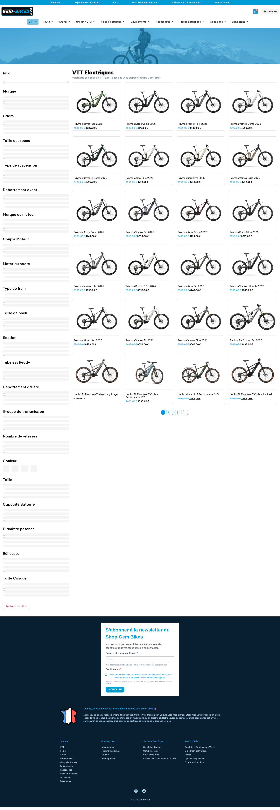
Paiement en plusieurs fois (186, 2)
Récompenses (108, 758)
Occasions (216, 21)
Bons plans (238, 21)
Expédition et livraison (195, 751)
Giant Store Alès (151, 754)
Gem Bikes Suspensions (144, 2)
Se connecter (270, 11)
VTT (31, 21)
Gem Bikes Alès (151, 751)
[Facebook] (144, 791)
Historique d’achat (110, 751)
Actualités (55, 2)
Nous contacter (222, 2)
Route (46, 21)
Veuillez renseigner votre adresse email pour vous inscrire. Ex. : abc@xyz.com (136, 665)
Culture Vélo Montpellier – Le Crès (159, 758)
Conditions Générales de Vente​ (200, 747)
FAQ (115, 2)
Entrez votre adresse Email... (121, 653)
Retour (188, 754)
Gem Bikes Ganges (152, 747)
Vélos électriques (111, 21)
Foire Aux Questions (194, 762)
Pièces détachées (190, 21)
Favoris (105, 754)
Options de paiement (195, 758)
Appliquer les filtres (16, 606)
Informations (108, 747)
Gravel (63, 21)
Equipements (138, 21)
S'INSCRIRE (115, 689)
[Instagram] (136, 791)
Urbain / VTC (84, 21)
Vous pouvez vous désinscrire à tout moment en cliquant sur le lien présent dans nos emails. (139, 682)
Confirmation (113, 669)
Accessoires (163, 21)
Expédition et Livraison (87, 2)
